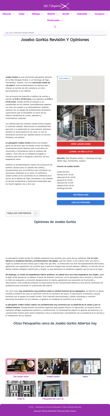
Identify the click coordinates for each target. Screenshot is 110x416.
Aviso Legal (37, 411)
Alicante (6, 14)
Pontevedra (53, 20)
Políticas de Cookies (63, 411)
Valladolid (82, 14)
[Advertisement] (55, 58)
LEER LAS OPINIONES (81, 202)
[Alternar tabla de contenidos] (34, 213)
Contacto (73, 411)
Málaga (36, 14)
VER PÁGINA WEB (80, 195)
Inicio (7, 33)
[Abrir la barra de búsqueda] (55, 27)
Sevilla (65, 14)
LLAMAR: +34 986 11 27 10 (80, 152)
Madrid (51, 14)
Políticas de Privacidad (49, 411)
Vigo (11, 33)
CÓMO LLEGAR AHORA (80, 144)
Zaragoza (100, 14)
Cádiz (22, 14)
